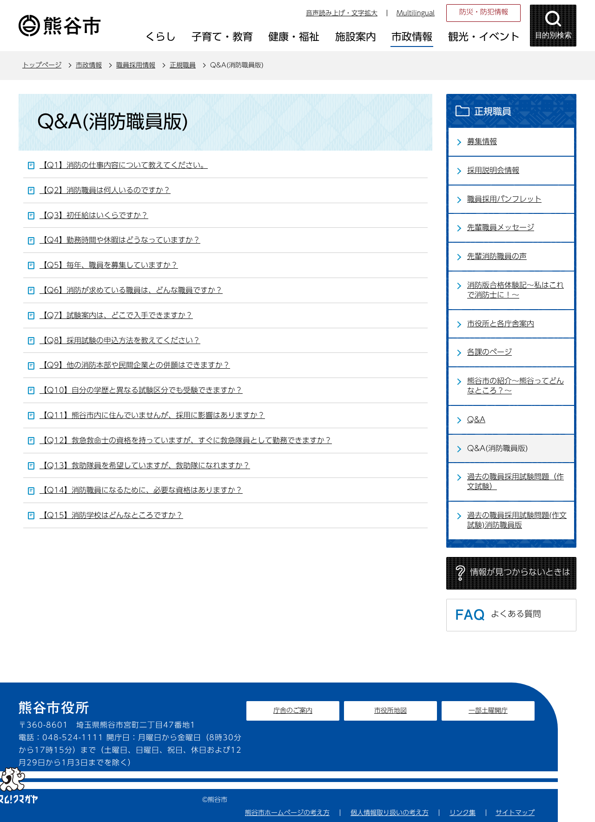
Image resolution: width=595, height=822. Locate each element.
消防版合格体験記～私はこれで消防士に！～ (515, 289)
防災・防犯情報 (483, 11)
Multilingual (416, 13)
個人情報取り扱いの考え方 (389, 812)
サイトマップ (515, 812)
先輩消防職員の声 (497, 256)
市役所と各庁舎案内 (500, 323)
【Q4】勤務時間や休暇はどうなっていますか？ (120, 240)
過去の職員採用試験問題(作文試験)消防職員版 (517, 520)
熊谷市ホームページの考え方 (287, 812)
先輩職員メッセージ (500, 227)
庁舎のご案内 (292, 710)
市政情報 (89, 65)
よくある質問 (516, 614)
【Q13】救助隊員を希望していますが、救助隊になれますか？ (145, 465)
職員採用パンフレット (504, 199)
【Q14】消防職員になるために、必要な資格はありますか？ (141, 490)
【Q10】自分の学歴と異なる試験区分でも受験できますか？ (141, 390)
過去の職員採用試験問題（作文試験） (515, 481)
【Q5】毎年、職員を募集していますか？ (109, 265)
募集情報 (482, 141)
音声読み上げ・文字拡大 (341, 13)
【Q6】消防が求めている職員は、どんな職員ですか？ (131, 290)
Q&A (476, 419)
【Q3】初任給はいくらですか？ (94, 215)
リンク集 (463, 812)
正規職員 (183, 65)
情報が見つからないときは (520, 572)
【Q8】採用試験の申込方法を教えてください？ (120, 340)
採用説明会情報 (493, 170)
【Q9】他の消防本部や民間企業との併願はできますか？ (135, 365)
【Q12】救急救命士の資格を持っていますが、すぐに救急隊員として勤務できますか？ (186, 440)
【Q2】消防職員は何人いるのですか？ (105, 190)
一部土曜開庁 (488, 710)
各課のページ (489, 352)
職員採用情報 (135, 65)
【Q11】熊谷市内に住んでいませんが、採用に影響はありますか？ (152, 415)
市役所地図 (390, 710)
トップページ (41, 65)
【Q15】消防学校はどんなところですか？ (111, 515)
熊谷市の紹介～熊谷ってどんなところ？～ (515, 385)
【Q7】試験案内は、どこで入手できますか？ (116, 315)
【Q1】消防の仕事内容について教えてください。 (124, 165)
